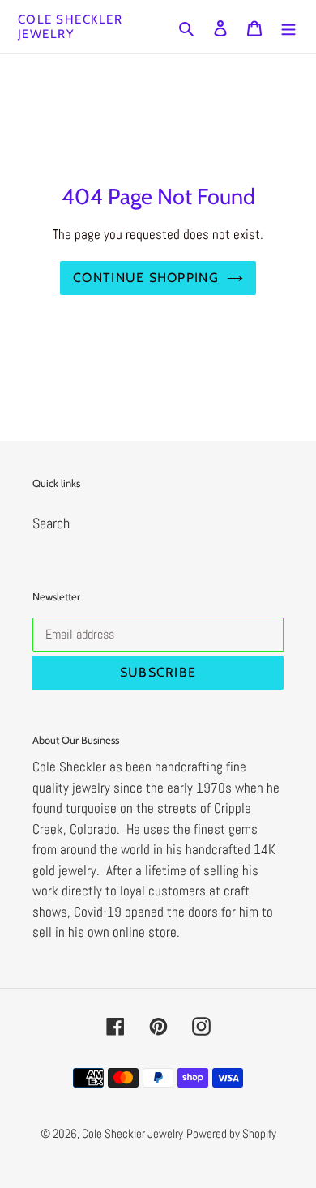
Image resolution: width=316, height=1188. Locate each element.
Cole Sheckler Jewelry (70, 26)
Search (51, 523)
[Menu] (288, 27)
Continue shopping (146, 277)
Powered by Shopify (231, 1133)
